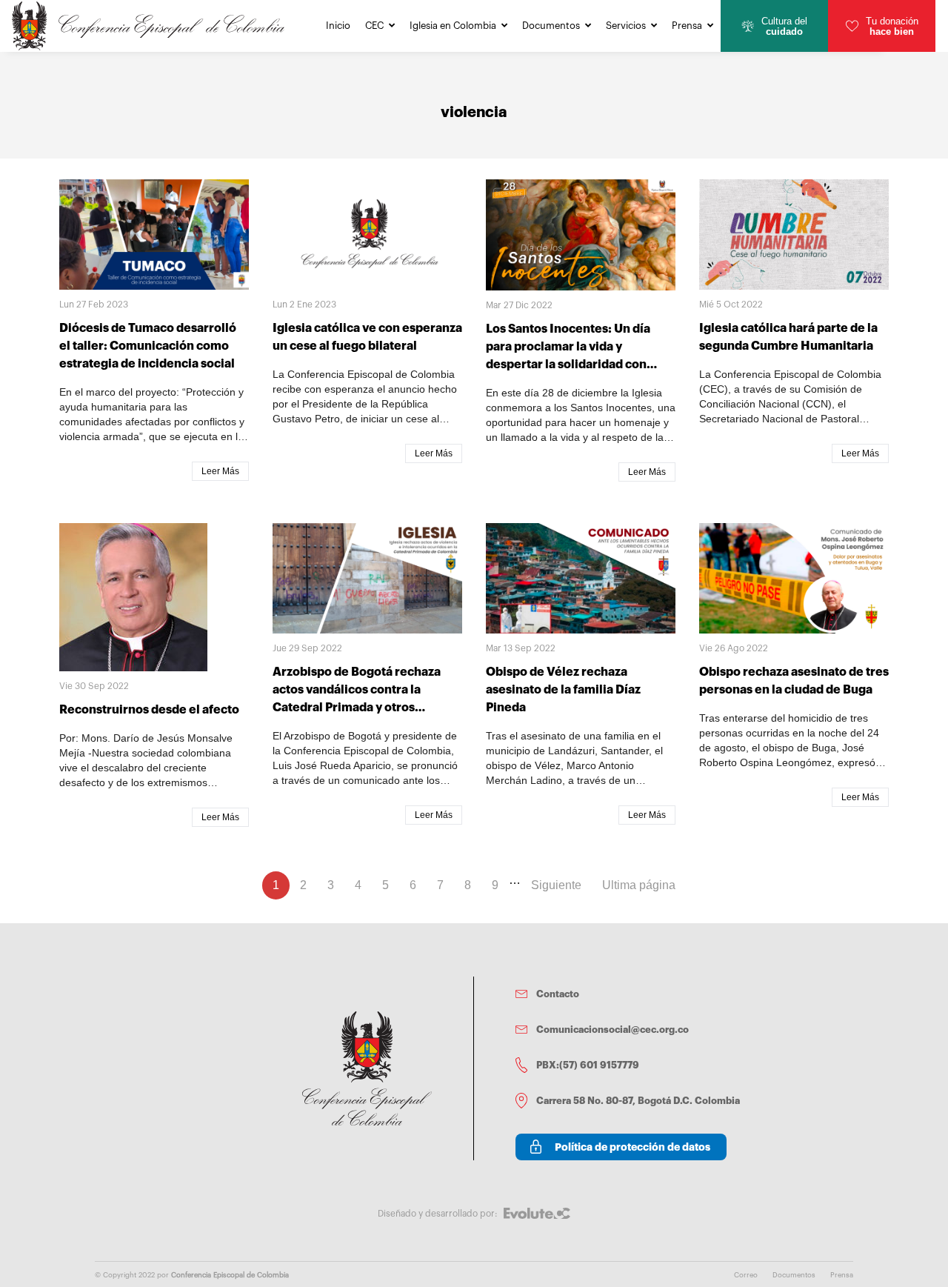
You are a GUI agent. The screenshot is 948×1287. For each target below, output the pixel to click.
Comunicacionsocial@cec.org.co (612, 1029)
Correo (746, 1275)
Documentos (551, 25)
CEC (374, 25)
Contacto (557, 994)
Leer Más (220, 471)
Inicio (338, 25)
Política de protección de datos (632, 1147)
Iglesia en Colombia (453, 25)
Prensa (687, 25)
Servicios (626, 25)
